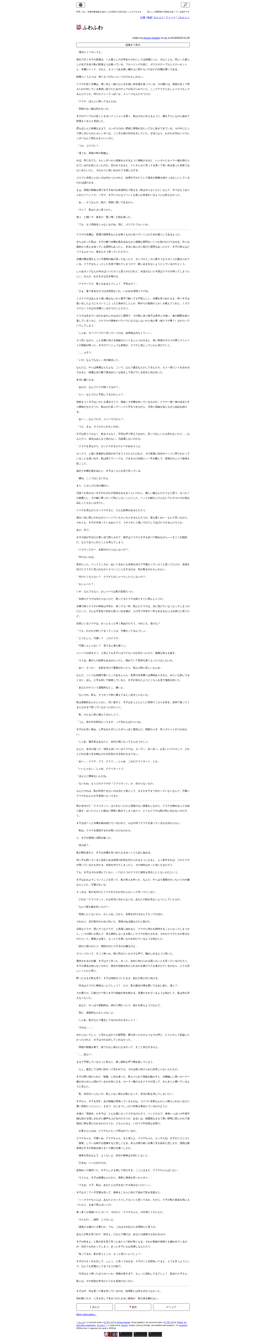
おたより (159, 17)
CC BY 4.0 (108, 1322)
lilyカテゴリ (177, 12)
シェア (172, 1307)
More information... (86, 1314)
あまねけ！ (102, 1325)
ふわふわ (81, 1322)
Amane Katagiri (123, 1322)
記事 (142, 17)
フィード (170, 17)
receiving (183, 1325)
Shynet (124, 1325)
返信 (134, 1307)
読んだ (96, 1307)
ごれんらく (183, 17)
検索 (149, 17)
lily (165, 38)
